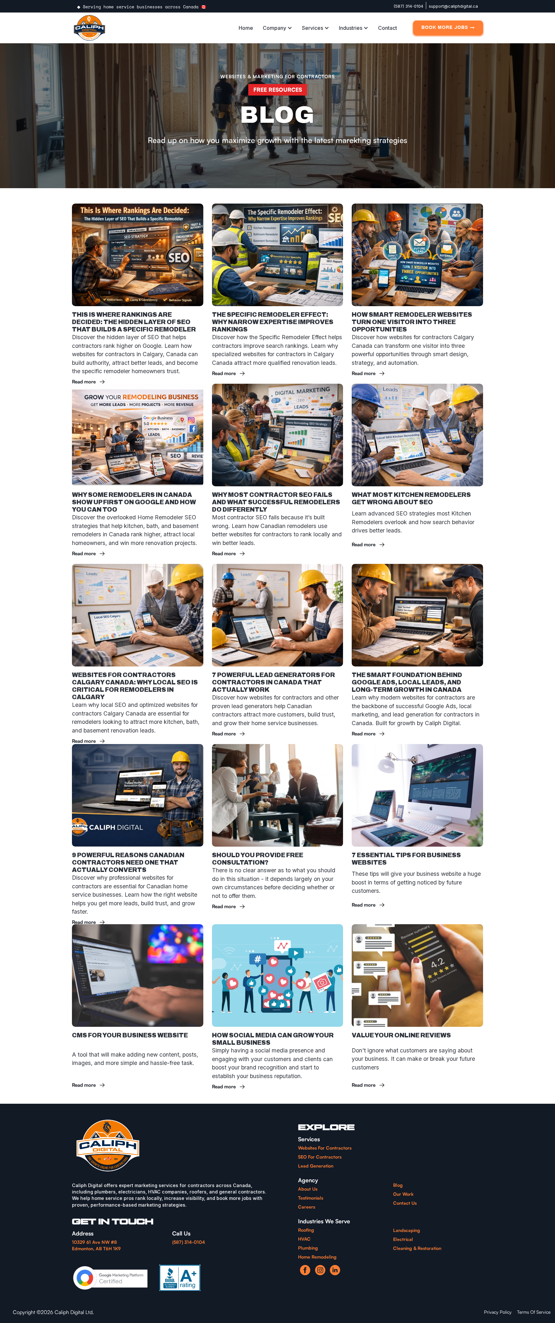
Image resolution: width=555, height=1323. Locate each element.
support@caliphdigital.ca (453, 6)
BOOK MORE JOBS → (448, 28)
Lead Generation (315, 1165)
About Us (307, 1189)
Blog (398, 1185)
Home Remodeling (317, 1257)
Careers (306, 1207)
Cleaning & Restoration (417, 1248)
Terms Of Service (534, 1312)
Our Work (403, 1194)
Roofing (306, 1230)
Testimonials (310, 1198)
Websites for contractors (324, 1148)
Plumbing (308, 1248)
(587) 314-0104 (408, 6)
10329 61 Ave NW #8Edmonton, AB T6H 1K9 (96, 1245)
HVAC (304, 1239)
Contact (387, 28)
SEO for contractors (319, 1157)
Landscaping (406, 1230)
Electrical (403, 1239)
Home (246, 28)
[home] (89, 28)
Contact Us (405, 1203)
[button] (279, 28)
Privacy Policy (498, 1312)
